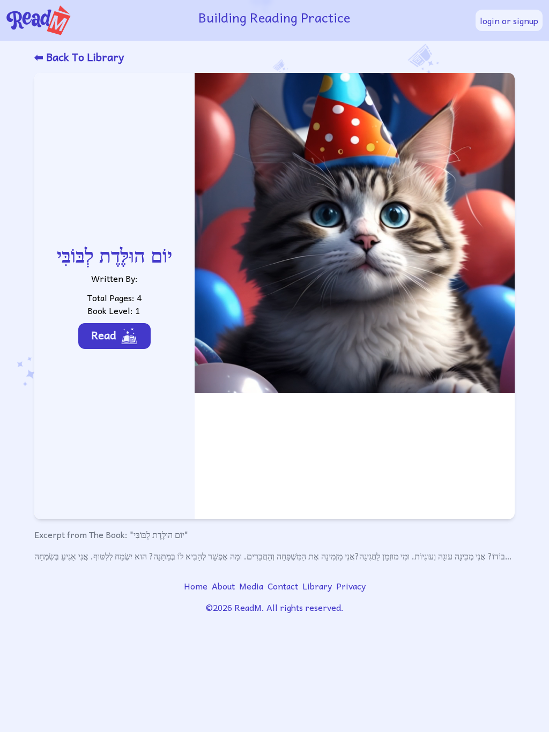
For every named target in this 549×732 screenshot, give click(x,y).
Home (195, 585)
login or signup (509, 20)
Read (103, 334)
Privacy (351, 585)
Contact (283, 585)
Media (251, 585)
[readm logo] (95, 20)
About (223, 585)
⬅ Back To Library (79, 56)
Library (317, 585)
